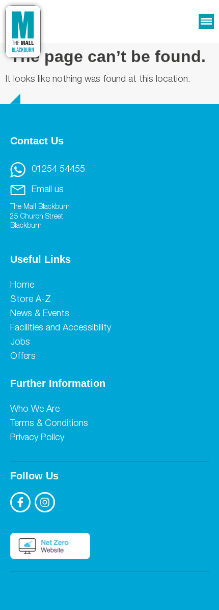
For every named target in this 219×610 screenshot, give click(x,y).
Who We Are (35, 409)
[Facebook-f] (20, 502)
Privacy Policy (37, 438)
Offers (23, 356)
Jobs (20, 342)
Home (22, 285)
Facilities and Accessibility (60, 328)
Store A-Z (30, 299)
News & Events (39, 314)
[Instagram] (45, 502)
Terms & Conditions (49, 424)
